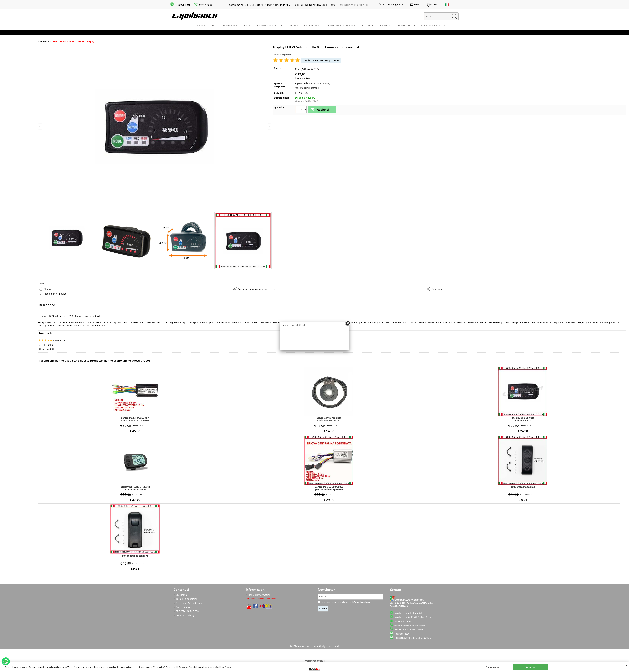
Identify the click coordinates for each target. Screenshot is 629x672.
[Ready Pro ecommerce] (314, 669)
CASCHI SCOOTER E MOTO (376, 25)
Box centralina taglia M (135, 555)
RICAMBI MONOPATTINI (270, 25)
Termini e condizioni (187, 598)
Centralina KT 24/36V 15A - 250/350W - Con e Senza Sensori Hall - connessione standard (135, 419)
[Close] (348, 323)
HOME (186, 25)
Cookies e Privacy (185, 615)
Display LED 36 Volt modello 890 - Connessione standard (522, 419)
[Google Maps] (392, 600)
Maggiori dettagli (309, 87)
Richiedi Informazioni (259, 594)
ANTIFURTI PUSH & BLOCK (341, 25)
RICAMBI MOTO (406, 25)
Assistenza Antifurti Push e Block (413, 617)
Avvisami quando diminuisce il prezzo (258, 289)
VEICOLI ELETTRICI (206, 25)
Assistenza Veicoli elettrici (409, 613)
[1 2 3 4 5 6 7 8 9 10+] (301, 110)
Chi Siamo (181, 594)
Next (269, 126)
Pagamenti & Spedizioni (189, 603)
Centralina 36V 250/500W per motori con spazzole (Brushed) (329, 488)
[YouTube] (249, 608)
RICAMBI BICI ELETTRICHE (236, 25)
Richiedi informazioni (55, 293)
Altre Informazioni (405, 621)
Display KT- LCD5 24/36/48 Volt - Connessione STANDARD (135, 488)
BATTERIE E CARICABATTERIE (305, 25)
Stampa (48, 289)
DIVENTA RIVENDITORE (433, 25)
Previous (40, 126)
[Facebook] (255, 607)
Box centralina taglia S (522, 487)
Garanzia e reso (184, 607)
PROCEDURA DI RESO (187, 611)
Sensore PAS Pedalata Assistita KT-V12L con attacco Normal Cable (329, 419)
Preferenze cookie (314, 660)
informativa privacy (361, 602)
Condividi (437, 289)
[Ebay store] (266, 608)
